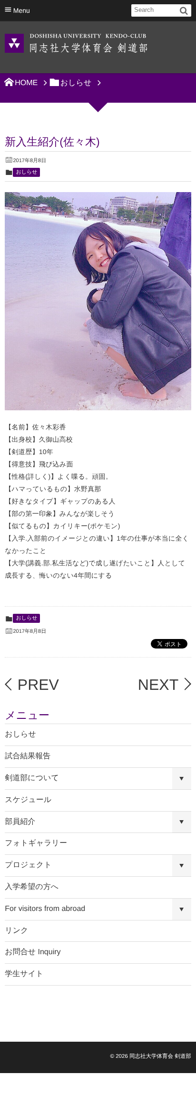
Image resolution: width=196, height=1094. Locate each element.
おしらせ (26, 172)
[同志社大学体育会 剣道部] (76, 42)
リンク (16, 931)
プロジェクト (28, 865)
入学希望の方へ (32, 887)
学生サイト (24, 974)
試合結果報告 (27, 756)
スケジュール (28, 800)
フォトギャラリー (36, 843)
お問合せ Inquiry (32, 952)
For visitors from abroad (45, 909)
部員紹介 (20, 822)
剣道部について (32, 778)
